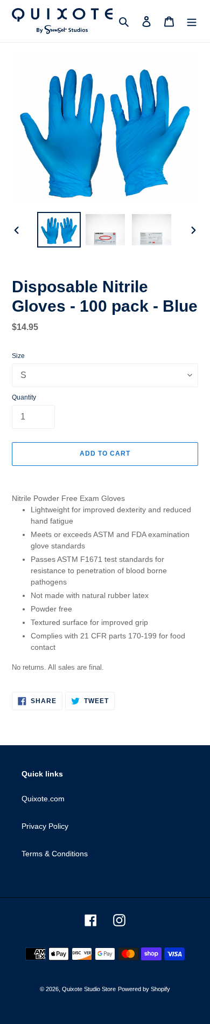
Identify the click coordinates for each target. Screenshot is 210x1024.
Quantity (24, 397)
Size (18, 356)
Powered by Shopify (144, 989)
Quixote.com (43, 798)
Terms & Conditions (55, 853)
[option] (59, 229)
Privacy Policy (45, 826)
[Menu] (191, 21)
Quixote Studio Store (89, 989)
